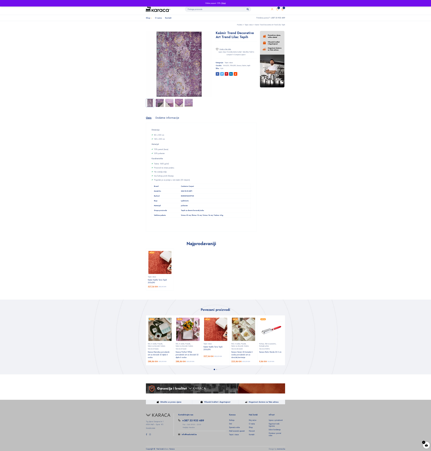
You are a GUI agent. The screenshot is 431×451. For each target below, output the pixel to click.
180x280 (233, 65)
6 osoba (154, 344)
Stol (149, 344)
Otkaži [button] (223, 3)
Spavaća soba (234, 427)
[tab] (149, 117)
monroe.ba (281, 449)
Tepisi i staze (249, 25)
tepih (248, 65)
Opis (149, 117)
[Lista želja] (223, 49)
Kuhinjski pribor (264, 346)
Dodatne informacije (167, 117)
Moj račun (252, 420)
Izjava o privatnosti (276, 420)
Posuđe (159, 344)
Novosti (252, 431)
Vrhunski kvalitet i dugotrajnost (217, 402)
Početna (239, 25)
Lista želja (278, 8)
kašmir (244, 65)
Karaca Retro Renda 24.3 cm (270, 352)
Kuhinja (261, 344)
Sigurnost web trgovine (274, 424)
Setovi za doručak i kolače (156, 346)
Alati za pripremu (270, 344)
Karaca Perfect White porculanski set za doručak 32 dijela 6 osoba (187, 355)
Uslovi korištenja (274, 429)
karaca (239, 65)
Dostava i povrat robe (275, 434)
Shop (251, 427)
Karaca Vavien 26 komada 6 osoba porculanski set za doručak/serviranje (242, 355)
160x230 (226, 65)
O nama (252, 423)
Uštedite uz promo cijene (170, 402)
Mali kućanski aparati (237, 431)
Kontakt (251, 434)
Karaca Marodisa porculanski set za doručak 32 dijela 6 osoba (158, 355)
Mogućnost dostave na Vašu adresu (264, 402)
